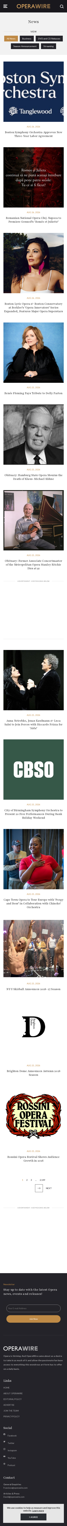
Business (26, 38)
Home (6, 1387)
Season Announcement (25, 46)
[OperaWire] (33, 6)
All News (11, 38)
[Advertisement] (33, 610)
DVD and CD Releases (49, 38)
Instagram (12, 1450)
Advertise (8, 1405)
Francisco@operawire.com (15, 1488)
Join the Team (11, 1410)
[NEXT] (39, 1188)
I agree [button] (33, 1517)
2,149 (42, 1180)
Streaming (48, 46)
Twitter (11, 1443)
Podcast (11, 1465)
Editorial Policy (12, 1399)
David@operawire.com (13, 1497)
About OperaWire (13, 1393)
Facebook (12, 1435)
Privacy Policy (11, 1416)
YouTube (12, 1458)
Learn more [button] (38, 1510)
